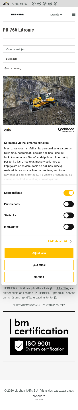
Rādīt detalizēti (57, 241)
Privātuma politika (53, 305)
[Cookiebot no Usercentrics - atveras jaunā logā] (58, 130)
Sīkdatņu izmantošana (26, 305)
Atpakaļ (16, 68)
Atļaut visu (39, 253)
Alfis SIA (62, 288)
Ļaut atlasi (39, 264)
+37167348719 (19, 4)
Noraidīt (39, 276)
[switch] (68, 204)
